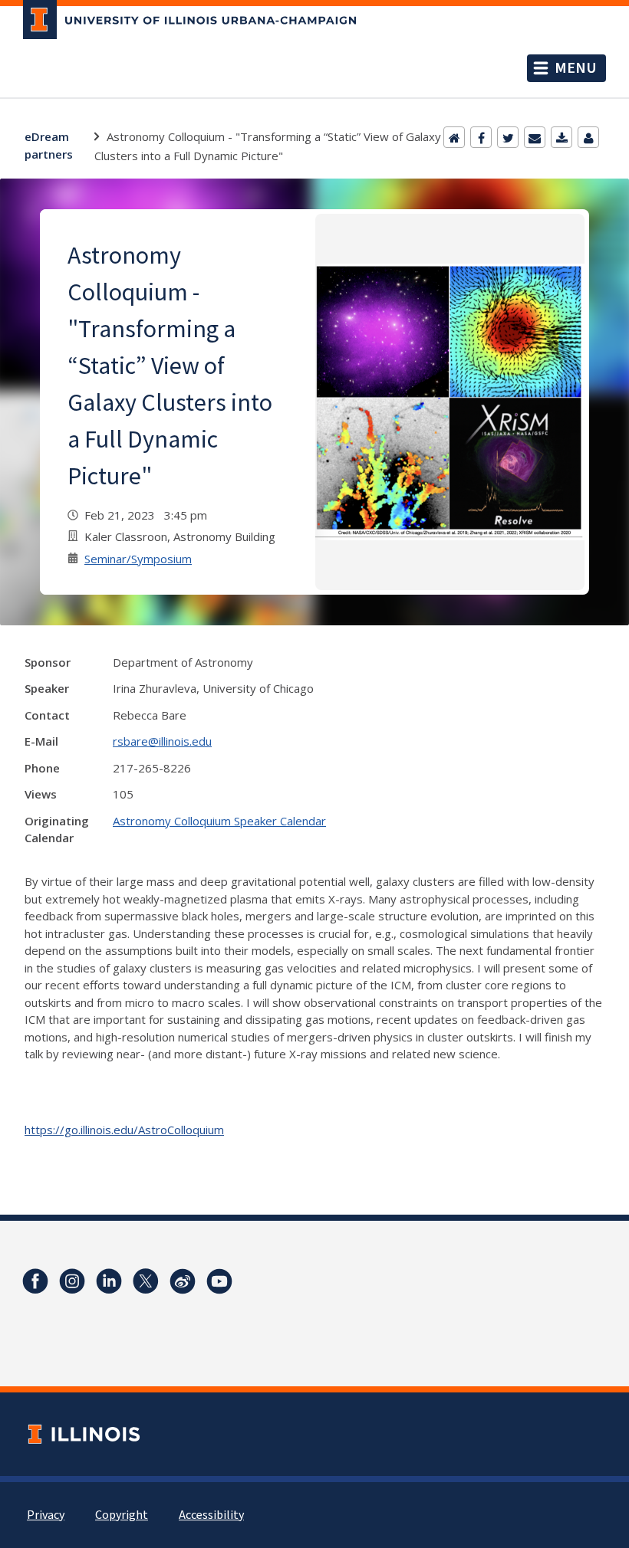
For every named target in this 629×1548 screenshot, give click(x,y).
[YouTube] (219, 1281)
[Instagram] (72, 1281)
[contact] (588, 137)
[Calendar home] (454, 137)
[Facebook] (481, 137)
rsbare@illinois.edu (162, 741)
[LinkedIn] (109, 1281)
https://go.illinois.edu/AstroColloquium (124, 1129)
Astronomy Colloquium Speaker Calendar (219, 820)
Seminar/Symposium (138, 558)
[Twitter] (508, 137)
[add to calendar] (561, 137)
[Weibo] (182, 1281)
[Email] (534, 137)
